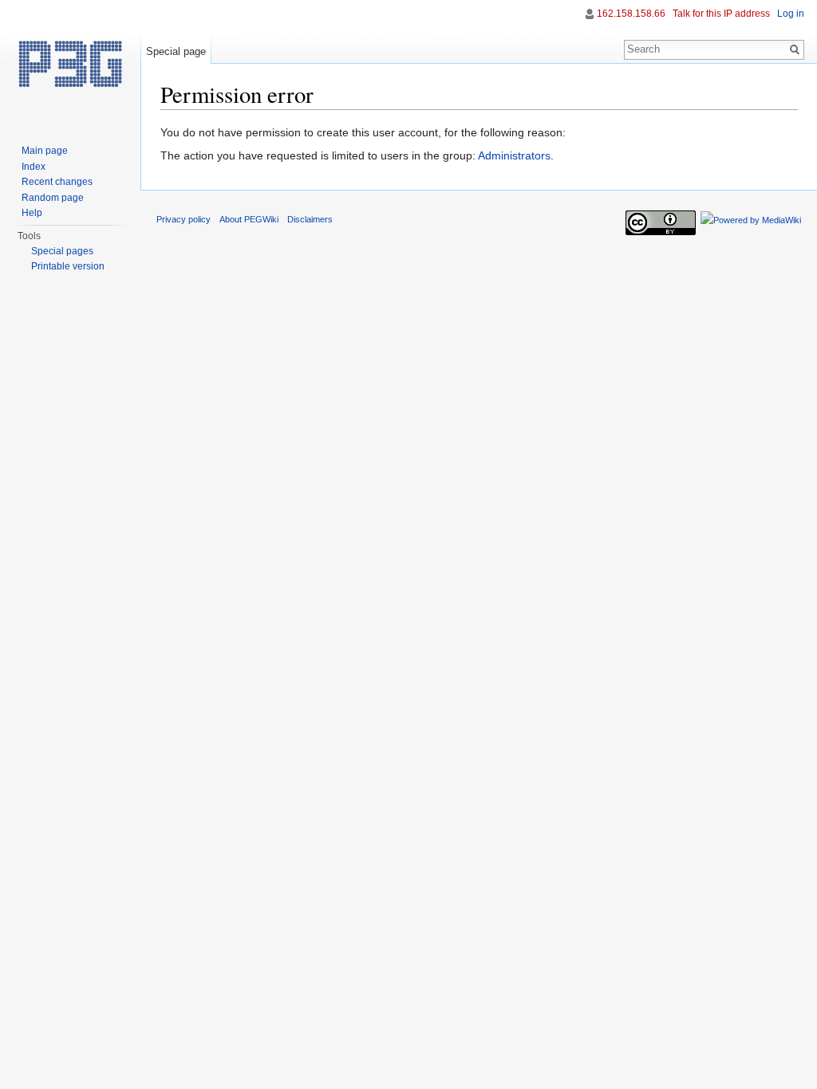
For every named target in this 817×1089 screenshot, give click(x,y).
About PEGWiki (248, 219)
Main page (45, 150)
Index (33, 166)
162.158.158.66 (631, 13)
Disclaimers (310, 219)
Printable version (68, 266)
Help (32, 212)
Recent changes (57, 181)
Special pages (62, 251)
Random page (53, 197)
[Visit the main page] (70, 64)
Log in (790, 13)
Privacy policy (183, 219)
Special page (176, 51)
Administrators (514, 155)
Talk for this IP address (721, 13)
